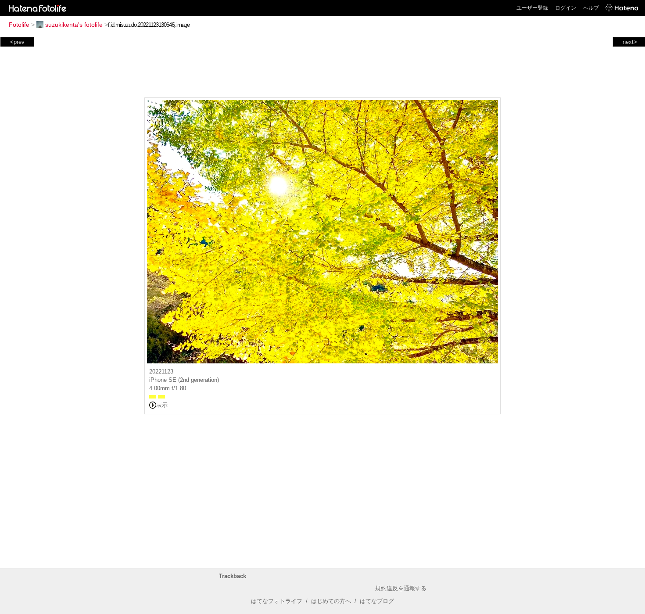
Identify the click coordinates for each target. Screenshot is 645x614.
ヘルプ (591, 8)
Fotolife (19, 24)
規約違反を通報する (400, 588)
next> (630, 42)
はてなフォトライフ (276, 601)
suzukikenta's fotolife (74, 24)
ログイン (565, 8)
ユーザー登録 (532, 8)
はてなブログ (377, 601)
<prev (17, 42)
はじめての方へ (331, 601)
